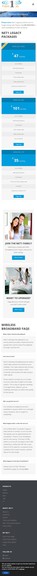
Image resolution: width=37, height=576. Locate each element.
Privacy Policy (7, 526)
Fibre (4, 496)
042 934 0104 (29, 25)
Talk (4, 498)
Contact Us (6, 515)
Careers (5, 517)
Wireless (5, 493)
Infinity (5, 490)
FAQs (4, 545)
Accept (6, 573)
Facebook (7, 558)
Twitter (6, 555)
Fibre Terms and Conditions (11, 523)
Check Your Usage (8, 536)
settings (21, 569)
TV (3, 501)
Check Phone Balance (10, 539)
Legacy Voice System (9, 542)
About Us (6, 512)
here (26, 469)
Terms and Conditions (10, 520)
